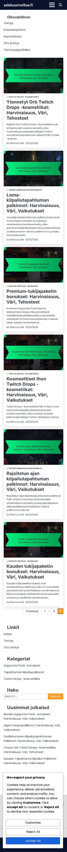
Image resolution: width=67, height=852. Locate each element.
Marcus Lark (17, 143)
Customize (33, 823)
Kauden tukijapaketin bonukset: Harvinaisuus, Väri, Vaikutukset (33, 571)
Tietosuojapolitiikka (17, 50)
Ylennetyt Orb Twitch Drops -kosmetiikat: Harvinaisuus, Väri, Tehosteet (30, 110)
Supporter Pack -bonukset (23, 286)
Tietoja (8, 23)
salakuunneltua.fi (18, 5)
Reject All (33, 832)
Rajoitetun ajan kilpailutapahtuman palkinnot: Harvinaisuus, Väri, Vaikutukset (33, 481)
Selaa (8, 634)
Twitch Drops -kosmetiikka (23, 97)
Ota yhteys (11, 43)
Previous (32, 611)
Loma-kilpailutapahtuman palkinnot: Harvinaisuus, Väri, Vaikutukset (33, 203)
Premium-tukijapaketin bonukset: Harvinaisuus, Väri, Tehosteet (33, 297)
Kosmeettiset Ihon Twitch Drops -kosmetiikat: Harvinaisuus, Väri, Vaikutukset (27, 389)
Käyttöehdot (13, 36)
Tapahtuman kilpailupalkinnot (25, 190)
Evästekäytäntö (15, 30)
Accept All (33, 841)
